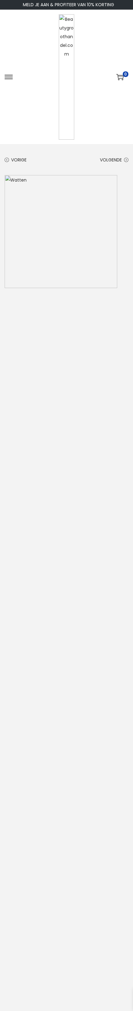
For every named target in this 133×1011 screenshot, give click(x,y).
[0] (120, 77)
